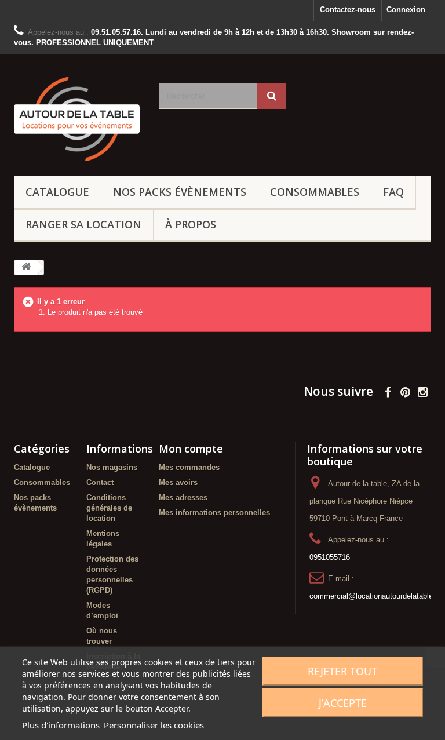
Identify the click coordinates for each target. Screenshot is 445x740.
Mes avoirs (178, 482)
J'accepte (343, 703)
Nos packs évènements (179, 192)
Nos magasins (111, 467)
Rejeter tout (342, 671)
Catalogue (57, 192)
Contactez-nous (347, 9)
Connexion (405, 9)
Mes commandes (189, 467)
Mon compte (191, 448)
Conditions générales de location (109, 508)
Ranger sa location (83, 224)
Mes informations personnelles (214, 512)
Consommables (314, 192)
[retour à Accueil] (26, 267)
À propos (190, 224)
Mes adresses (183, 497)
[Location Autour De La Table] (77, 119)
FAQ (393, 192)
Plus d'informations (61, 725)
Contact (100, 482)
